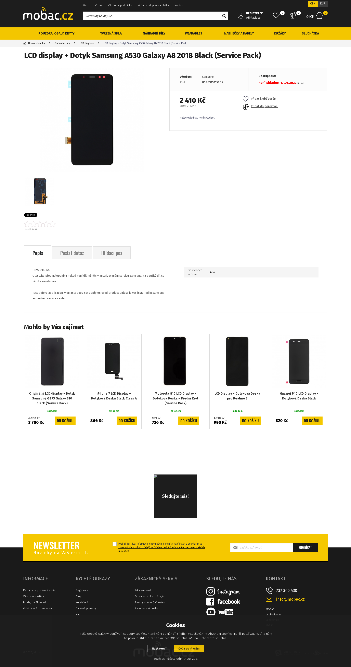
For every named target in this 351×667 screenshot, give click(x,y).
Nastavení (159, 648)
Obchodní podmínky (120, 5)
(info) (300, 83)
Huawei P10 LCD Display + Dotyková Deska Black (299, 396)
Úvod (86, 5)
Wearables (193, 33)
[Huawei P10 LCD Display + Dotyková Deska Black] (299, 361)
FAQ (78, 614)
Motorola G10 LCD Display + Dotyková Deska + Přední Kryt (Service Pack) (175, 398)
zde (194, 659)
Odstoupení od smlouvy (37, 608)
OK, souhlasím (188, 648)
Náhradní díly (154, 33)
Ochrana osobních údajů (149, 596)
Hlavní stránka (36, 43)
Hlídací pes (111, 252)
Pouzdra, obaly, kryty (56, 33)
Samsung (208, 77)
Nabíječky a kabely (239, 33)
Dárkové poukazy (86, 608)
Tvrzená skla (111, 33)
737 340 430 (286, 590)
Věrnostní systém (33, 596)
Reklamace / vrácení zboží (39, 590)
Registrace (82, 590)
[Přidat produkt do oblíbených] (74, 340)
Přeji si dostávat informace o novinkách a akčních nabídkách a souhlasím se (161, 547)
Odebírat (305, 547)
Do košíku (65, 420)
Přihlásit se (253, 17)
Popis (37, 252)
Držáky (280, 33)
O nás (98, 5)
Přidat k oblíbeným (263, 98)
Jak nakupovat (143, 590)
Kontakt (179, 5)
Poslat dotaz (72, 252)
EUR (322, 3)
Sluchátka (310, 33)
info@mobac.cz (290, 599)
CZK (312, 3)
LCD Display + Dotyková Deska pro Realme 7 (237, 396)
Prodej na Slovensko (35, 602)
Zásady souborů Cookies (150, 602)
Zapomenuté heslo (146, 608)
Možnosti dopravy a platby (153, 5)
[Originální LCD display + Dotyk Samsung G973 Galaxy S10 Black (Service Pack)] (52, 361)
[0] (276, 15)
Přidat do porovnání (264, 106)
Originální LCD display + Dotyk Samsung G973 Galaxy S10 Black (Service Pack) (52, 398)
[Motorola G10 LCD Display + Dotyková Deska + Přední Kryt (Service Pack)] (175, 361)
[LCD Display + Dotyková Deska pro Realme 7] (237, 361)
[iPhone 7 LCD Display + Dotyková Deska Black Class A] (113, 361)
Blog (78, 596)
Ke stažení (82, 602)
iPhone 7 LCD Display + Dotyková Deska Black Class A (114, 396)
